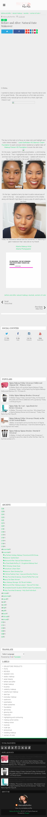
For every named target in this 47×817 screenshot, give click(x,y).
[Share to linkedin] (30, 31)
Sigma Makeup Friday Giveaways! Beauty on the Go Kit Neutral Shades (26, 419)
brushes (7, 687)
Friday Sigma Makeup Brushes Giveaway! (24, 395)
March (5, 614)
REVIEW (7, 671)
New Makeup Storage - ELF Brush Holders (18, 582)
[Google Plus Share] (26, 31)
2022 (3, 520)
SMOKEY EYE (9, 674)
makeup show (9, 722)
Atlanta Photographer (23, 249)
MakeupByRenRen (24, 805)
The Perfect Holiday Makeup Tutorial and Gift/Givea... (22, 555)
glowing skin (8, 712)
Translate (17, 657)
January (6, 619)
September (7, 596)
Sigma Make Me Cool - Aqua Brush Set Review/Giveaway (23, 407)
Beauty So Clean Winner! (12, 579)
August (5, 599)
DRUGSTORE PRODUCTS (13, 666)
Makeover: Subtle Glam (12, 558)
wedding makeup (10, 733)
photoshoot (8, 730)
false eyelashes (9, 705)
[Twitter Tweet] (7, 31)
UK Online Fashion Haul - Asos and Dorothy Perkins (21, 574)
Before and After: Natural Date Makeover (18, 560)
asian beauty (8, 679)
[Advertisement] (23, 360)
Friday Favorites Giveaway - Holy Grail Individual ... (21, 590)
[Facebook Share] (19, 31)
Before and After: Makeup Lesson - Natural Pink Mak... (22, 585)
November (7, 552)
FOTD (6, 669)
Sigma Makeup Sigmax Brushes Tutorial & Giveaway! (24, 432)
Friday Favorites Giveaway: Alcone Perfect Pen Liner (21, 577)
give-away (7, 710)
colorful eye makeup (11, 692)
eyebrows (7, 700)
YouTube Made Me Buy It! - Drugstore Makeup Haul (21, 563)
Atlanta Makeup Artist (23, 246)
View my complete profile (23, 808)
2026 (3, 509)
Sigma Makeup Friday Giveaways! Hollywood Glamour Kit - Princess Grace (25, 384)
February (6, 617)
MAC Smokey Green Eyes (12, 566)
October (6, 593)
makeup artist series (11, 720)
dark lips (7, 694)
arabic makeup (9, 677)
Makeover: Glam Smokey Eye (14, 571)
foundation (7, 707)
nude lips (7, 728)
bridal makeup (9, 684)
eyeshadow (8, 702)
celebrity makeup (10, 689)
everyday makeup (10, 697)
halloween (7, 715)
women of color (40, 295)
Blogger (27, 813)
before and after (10, 295)
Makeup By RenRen (15, 811)
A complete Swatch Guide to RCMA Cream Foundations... (23, 588)
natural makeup (22, 295)
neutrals (31, 295)
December (7, 549)
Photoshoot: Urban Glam (12, 569)
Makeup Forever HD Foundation (15, 147)
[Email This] (35, 31)
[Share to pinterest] (28, 31)
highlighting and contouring (13, 717)
